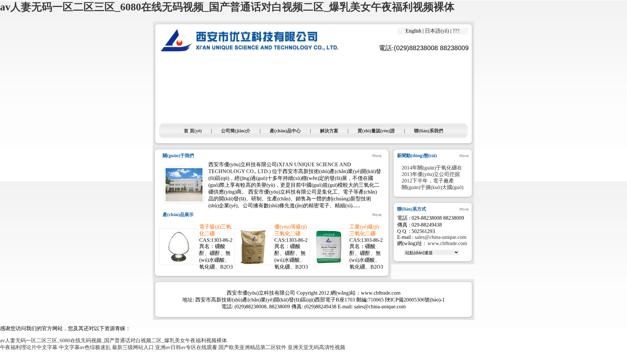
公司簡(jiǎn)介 (235, 130)
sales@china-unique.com (440, 237)
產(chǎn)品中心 (285, 130)
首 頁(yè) (193, 130)
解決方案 (329, 130)
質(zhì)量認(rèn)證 (376, 130)
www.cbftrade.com (447, 243)
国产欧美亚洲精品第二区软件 (252, 347)
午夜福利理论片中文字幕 (28, 347)
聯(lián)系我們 (428, 130)
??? (456, 31)
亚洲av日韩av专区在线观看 (186, 347)
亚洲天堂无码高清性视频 (316, 347)
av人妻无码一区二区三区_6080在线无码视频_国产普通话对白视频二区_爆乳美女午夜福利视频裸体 (227, 7)
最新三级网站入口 (133, 347)
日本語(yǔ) (437, 31)
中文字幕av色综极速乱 (85, 347)
